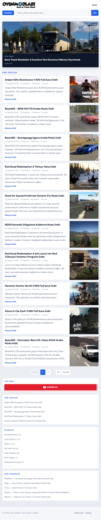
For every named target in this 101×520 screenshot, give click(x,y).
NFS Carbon (11, 457)
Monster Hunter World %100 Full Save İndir (31, 285)
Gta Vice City (11, 448)
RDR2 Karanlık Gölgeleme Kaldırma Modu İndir (32, 224)
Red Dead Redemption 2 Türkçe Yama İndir (22, 416)
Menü (94, 5)
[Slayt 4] (51, 50)
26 (58, 372)
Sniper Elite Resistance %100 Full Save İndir (23, 402)
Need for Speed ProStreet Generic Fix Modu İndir (25, 421)
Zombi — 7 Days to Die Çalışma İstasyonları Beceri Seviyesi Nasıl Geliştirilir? (36, 492)
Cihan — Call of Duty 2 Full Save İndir (20, 487)
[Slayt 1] (45, 50)
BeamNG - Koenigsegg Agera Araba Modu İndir (24, 411)
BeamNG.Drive (12, 434)
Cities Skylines (12, 453)
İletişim (88, 513)
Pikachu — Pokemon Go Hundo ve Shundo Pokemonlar (27, 497)
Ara (94, 13)
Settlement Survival (14, 462)
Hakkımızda (79, 513)
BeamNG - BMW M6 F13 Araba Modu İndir (22, 407)
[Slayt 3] (49, 50)
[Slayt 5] (53, 50)
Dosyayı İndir (10, 99)
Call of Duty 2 (12, 439)
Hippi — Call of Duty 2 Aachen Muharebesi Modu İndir (27, 483)
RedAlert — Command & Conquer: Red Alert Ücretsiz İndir (29, 478)
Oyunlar (8, 13)
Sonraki (66, 372)
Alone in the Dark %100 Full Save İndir (28, 311)
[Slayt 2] (47, 50)
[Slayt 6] (55, 50)
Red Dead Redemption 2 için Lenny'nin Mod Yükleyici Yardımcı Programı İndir (31, 255)
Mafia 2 (9, 444)
